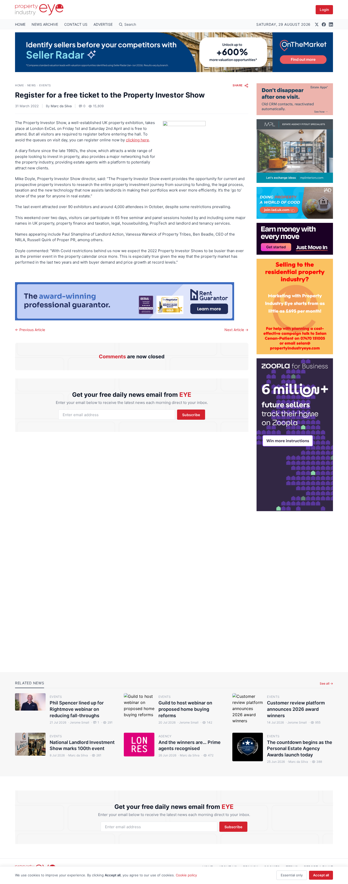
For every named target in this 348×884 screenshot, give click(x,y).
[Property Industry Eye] (39, 9)
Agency (165, 736)
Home (19, 85)
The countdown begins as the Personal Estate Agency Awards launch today (299, 749)
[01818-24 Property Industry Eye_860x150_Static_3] (131, 301)
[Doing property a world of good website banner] (295, 203)
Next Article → (236, 330)
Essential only (292, 875)
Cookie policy (186, 875)
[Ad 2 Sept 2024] (295, 306)
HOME (20, 24)
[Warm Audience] (295, 99)
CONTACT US (75, 24)
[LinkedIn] (331, 24)
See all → (326, 683)
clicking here (137, 140)
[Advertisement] (295, 587)
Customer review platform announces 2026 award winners (296, 709)
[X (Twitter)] (317, 24)
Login (324, 9)
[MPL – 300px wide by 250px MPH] (295, 151)
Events (45, 85)
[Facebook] (324, 24)
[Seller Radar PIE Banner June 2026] (174, 52)
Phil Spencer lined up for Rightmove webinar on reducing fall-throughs (77, 709)
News (31, 85)
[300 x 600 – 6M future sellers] (295, 434)
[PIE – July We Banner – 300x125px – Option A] (295, 239)
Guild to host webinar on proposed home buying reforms (185, 709)
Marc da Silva (61, 106)
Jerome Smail (78, 722)
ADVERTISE (103, 24)
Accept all (321, 875)
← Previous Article (30, 330)
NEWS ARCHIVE (45, 24)
